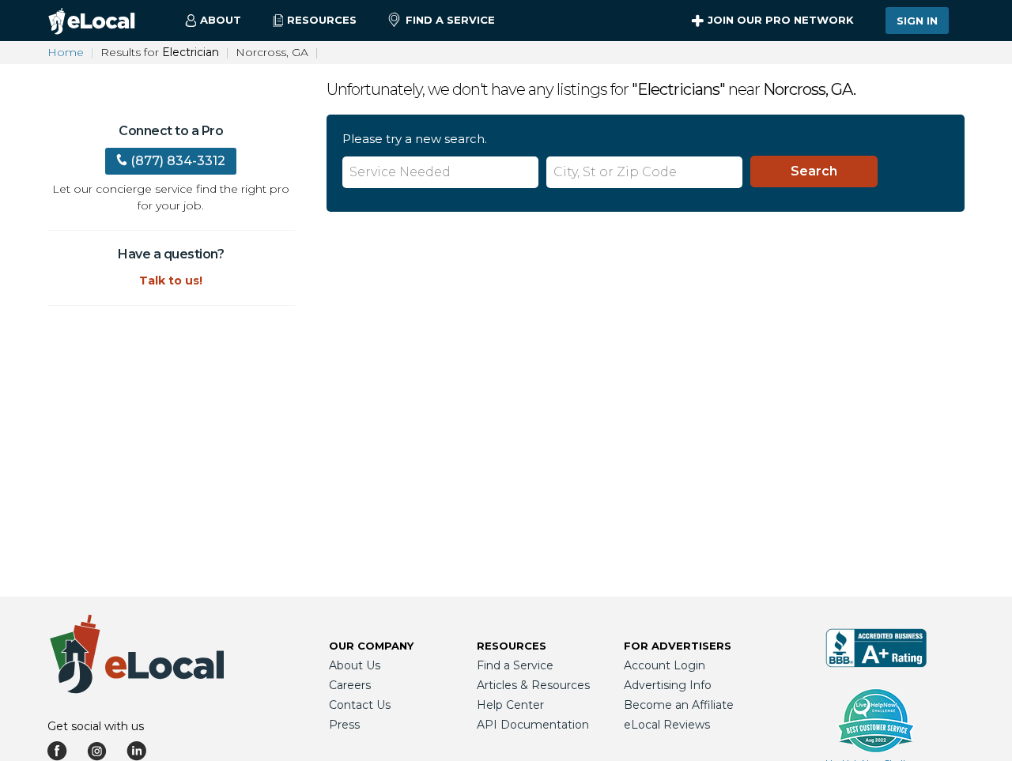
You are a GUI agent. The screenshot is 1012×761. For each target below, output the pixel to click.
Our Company (371, 645)
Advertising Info (668, 685)
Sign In (917, 20)
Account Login (664, 665)
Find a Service (450, 19)
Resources (511, 645)
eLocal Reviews (667, 725)
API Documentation (533, 725)
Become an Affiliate (679, 705)
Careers (350, 685)
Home (65, 52)
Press (344, 725)
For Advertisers (677, 645)
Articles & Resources (533, 685)
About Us (354, 665)
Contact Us (360, 705)
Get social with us (95, 726)
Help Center (510, 705)
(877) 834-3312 (177, 160)
